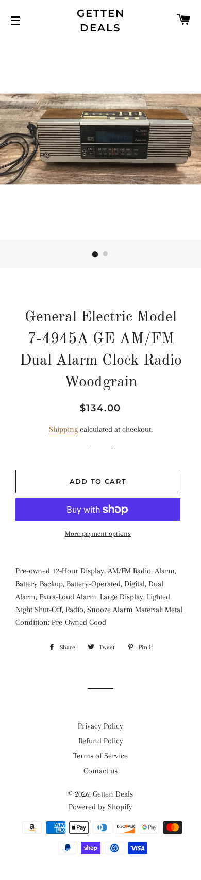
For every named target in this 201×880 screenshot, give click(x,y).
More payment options (98, 533)
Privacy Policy (100, 726)
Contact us (100, 770)
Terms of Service (100, 755)
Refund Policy (100, 741)
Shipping (63, 429)
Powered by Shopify (100, 806)
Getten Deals (101, 20)
